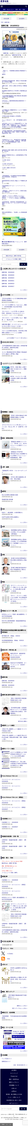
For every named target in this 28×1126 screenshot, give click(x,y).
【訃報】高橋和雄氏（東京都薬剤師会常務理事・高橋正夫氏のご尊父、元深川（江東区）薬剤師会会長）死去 (14, 132)
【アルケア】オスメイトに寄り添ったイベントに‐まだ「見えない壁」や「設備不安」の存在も (14, 426)
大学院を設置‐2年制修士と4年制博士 (11, 116)
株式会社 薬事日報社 (14, 1117)
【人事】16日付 (6, 160)
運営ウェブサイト (14, 1082)
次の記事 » (21, 18)
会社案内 (14, 1070)
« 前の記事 (6, 18)
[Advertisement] (14, 399)
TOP (2, 22)
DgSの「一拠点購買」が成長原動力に (12, 512)
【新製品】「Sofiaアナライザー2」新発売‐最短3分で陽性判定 (14, 191)
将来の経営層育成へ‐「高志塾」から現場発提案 (14, 212)
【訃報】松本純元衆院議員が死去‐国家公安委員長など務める (18, 560)
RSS (8, 959)
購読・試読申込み (14, 1079)
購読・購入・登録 (20, 9)
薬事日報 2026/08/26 (8, 275)
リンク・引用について (14, 1097)
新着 (4, 9)
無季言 (4, 74)
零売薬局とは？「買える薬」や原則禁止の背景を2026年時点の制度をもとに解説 (18, 763)
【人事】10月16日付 (7, 164)
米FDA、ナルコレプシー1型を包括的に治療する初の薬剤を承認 (18, 378)
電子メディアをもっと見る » (19, 1008)
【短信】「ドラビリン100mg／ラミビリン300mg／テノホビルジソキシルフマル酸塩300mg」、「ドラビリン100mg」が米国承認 (13, 197)
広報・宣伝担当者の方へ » (20, 1065)
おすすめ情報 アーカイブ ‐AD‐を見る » (17, 338)
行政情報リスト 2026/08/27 (10, 827)
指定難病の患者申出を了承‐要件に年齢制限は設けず (14, 91)
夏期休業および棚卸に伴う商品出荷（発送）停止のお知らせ (18, 979)
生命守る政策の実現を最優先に (10, 517)
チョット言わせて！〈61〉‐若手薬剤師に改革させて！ (14, 120)
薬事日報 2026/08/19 (8, 283)
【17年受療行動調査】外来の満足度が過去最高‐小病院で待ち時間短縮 (14, 96)
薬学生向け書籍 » (22, 721)
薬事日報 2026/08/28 (8, 272)
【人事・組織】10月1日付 (9, 167)
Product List (14, 1076)
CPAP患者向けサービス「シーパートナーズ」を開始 (14, 186)
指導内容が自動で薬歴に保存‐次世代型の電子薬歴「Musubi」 (14, 150)
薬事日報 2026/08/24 (8, 278)
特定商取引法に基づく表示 (14, 1100)
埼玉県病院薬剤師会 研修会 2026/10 (13, 640)
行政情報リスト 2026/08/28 (10, 822)
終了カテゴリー (14, 1103)
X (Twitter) (10, 953)
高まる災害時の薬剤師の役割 (10, 495)
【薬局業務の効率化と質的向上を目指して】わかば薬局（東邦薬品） (18, 532)
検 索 (23, 264)
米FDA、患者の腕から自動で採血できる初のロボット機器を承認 (18, 368)
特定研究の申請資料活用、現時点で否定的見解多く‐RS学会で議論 (14, 81)
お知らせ (14, 1088)
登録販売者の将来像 (7, 499)
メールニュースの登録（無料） (14, 259)
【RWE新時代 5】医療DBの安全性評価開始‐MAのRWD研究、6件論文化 (14, 176)
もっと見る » (23, 290)
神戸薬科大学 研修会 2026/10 (11, 636)
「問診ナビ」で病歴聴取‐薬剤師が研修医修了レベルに (14, 71)
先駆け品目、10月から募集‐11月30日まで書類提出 (14, 86)
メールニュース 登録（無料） (10, 872)
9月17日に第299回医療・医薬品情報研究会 (14, 621)
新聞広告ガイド (6, 1061)
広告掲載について (14, 1085)
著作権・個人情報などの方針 (14, 1094)
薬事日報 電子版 (16, 55)
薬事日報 (7, 22)
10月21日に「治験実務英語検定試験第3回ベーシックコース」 (14, 101)
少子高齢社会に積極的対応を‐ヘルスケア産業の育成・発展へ (14, 110)
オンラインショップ (7, 868)
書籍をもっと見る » (22, 1005)
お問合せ (14, 1091)
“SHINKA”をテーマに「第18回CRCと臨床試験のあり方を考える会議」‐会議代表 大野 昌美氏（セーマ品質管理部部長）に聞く (14, 141)
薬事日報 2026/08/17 (8, 286)
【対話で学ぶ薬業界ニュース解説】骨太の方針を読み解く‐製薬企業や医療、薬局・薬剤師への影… (14, 737)
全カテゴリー (10, 9)
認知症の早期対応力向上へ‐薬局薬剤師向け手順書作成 (14, 155)
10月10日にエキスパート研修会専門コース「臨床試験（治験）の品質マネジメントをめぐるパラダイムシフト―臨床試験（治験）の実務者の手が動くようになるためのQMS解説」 (14, 125)
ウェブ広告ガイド (7, 1058)
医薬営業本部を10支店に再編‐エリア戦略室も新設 (14, 181)
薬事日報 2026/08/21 (8, 280)
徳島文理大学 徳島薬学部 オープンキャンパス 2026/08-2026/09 (18, 655)
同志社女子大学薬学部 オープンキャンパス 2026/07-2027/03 (18, 664)
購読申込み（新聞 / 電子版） (10, 863)
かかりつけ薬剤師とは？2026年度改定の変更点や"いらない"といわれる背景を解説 (18, 754)
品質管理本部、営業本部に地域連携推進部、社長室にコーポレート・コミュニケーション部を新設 (14, 203)
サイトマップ (14, 1073)
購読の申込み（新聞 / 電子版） (14, 255)
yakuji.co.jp (3, 1114)
